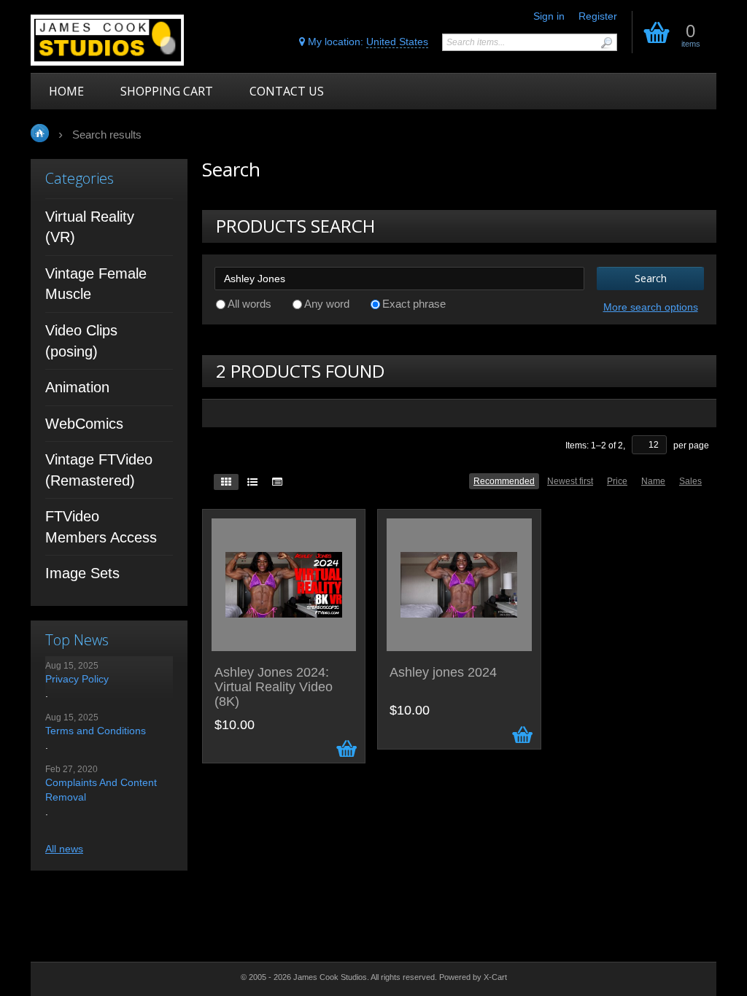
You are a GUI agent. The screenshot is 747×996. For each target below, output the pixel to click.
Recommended (504, 481)
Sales (690, 481)
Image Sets (82, 573)
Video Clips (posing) (81, 340)
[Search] (606, 42)
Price (617, 481)
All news (64, 849)
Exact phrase (414, 303)
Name (653, 481)
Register (597, 16)
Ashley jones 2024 (443, 673)
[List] (252, 482)
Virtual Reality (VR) (89, 227)
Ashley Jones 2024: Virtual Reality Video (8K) (273, 687)
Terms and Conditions (95, 730)
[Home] (116, 40)
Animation (77, 387)
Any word (326, 303)
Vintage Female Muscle (96, 284)
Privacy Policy (77, 679)
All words (249, 303)
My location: (366, 41)
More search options (650, 307)
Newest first (570, 481)
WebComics (84, 424)
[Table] (277, 482)
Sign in (549, 16)
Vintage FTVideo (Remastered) (98, 470)
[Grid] (226, 482)
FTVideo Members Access (101, 526)
